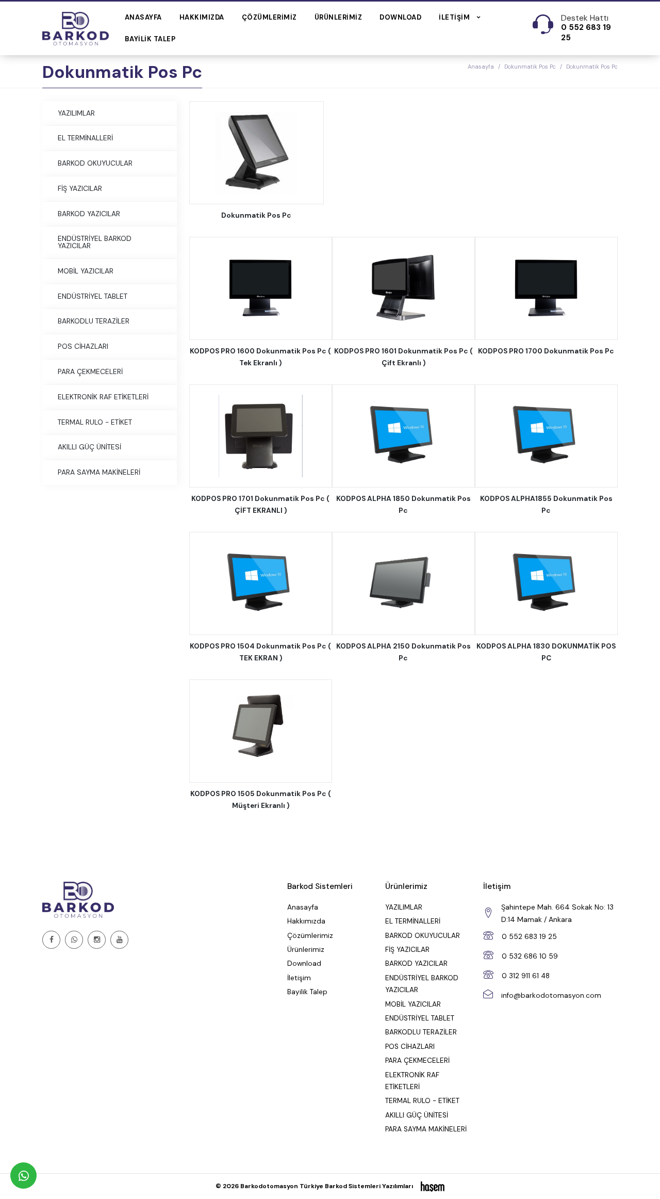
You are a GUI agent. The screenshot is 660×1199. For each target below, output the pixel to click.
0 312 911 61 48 (526, 975)
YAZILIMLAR (76, 113)
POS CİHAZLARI (83, 346)
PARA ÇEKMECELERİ (90, 371)
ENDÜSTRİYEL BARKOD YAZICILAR (94, 242)
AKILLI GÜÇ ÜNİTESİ (89, 446)
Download (400, 17)
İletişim (299, 978)
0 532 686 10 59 (530, 956)
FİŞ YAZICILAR (80, 188)
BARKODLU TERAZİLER (93, 321)
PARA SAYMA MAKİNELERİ (99, 472)
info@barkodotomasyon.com (551, 995)
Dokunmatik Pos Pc (530, 66)
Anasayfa (143, 17)
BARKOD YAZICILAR (89, 213)
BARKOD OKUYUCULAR (95, 163)
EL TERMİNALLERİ (85, 137)
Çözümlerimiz (269, 17)
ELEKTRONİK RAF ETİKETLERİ (103, 396)
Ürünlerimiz (338, 17)
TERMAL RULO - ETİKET (95, 422)
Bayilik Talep (150, 39)
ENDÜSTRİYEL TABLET (92, 296)
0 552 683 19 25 (529, 936)
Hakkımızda (201, 17)
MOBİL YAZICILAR (85, 271)
